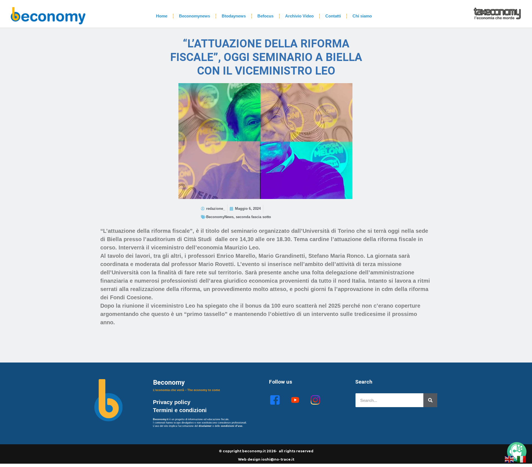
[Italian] (521, 458)
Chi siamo (362, 16)
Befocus (265, 16)
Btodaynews (234, 16)
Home (161, 16)
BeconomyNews (220, 217)
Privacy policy (172, 402)
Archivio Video (299, 16)
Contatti (333, 16)
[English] (509, 458)
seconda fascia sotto (253, 217)
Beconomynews (194, 16)
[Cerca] (430, 400)
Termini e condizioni (180, 410)
